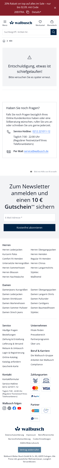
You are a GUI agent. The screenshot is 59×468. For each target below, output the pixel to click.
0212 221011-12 (41, 131)
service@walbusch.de (36, 151)
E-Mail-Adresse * (13, 217)
